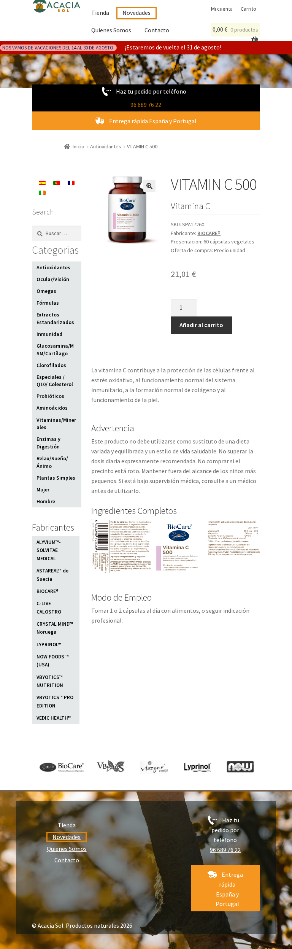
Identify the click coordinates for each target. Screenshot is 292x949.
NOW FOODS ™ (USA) (52, 660)
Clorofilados (51, 365)
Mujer (42, 489)
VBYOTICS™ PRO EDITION (54, 701)
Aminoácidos (52, 407)
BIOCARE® (209, 233)
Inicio (78, 146)
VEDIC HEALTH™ (53, 718)
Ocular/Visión (52, 279)
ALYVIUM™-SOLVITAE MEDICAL (48, 550)
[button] (149, 186)
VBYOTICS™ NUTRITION (49, 681)
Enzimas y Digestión (48, 443)
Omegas (46, 291)
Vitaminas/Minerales (56, 423)
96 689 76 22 (145, 104)
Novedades (136, 12)
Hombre (45, 501)
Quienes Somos (111, 30)
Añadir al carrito (201, 325)
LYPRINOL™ (48, 644)
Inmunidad (49, 334)
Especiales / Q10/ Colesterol (54, 381)
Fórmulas (47, 302)
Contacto (156, 30)
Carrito (248, 8)
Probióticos (50, 396)
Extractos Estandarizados (55, 318)
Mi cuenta (222, 8)
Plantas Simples (55, 477)
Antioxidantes (105, 146)
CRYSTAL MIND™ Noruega (54, 628)
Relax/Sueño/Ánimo (52, 462)
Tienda (100, 12)
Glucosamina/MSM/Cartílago (55, 349)
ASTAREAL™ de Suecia (52, 574)
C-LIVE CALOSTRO (48, 607)
